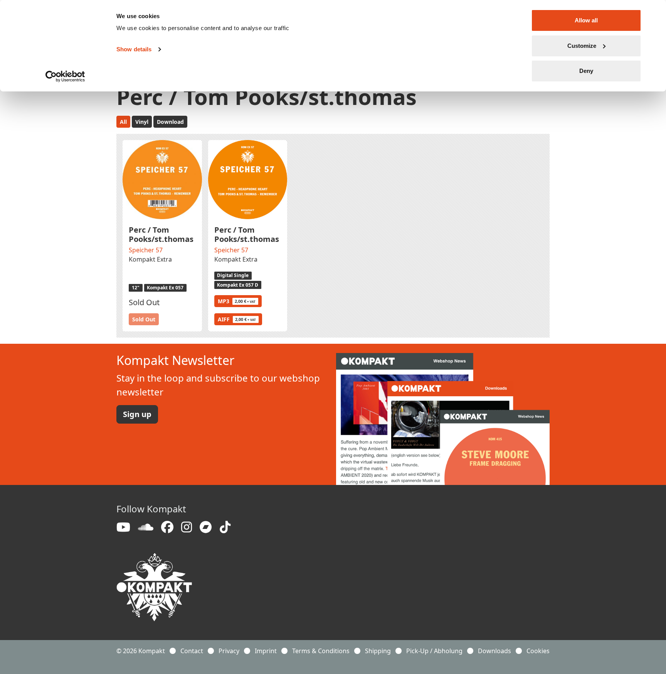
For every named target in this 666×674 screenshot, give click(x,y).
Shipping (378, 651)
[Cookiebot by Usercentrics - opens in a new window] (65, 76)
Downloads (494, 651)
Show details (133, 49)
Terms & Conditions (321, 651)
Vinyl (141, 121)
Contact (191, 651)
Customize (581, 45)
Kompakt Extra (150, 259)
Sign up (137, 414)
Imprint (266, 651)
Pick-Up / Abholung (434, 651)
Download (170, 121)
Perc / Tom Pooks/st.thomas (161, 234)
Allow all (586, 20)
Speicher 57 (146, 250)
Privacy (229, 651)
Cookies (538, 651)
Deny (586, 71)
